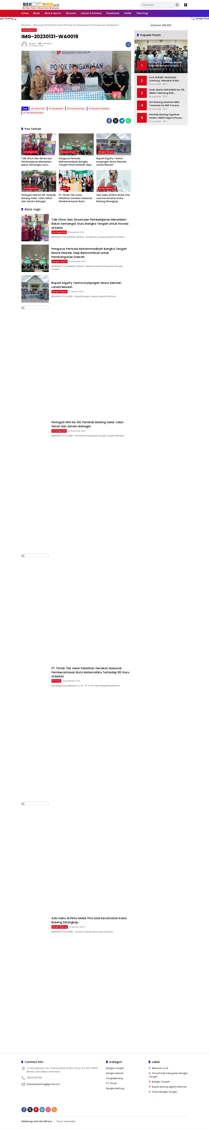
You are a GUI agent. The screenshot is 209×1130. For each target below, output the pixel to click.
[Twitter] (115, 121)
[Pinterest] (36, 1109)
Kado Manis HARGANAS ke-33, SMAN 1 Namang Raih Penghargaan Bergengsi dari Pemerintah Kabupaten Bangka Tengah (167, 91)
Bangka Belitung (106, 188)
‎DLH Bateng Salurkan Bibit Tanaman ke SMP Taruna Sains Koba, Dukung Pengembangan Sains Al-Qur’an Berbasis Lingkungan (165, 104)
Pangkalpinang (114, 1078)
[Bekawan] (41, 4)
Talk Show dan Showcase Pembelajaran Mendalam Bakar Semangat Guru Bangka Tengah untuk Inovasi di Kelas (36, 162)
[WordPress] (42, 1109)
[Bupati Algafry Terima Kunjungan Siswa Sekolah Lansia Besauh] (113, 144)
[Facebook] (109, 121)
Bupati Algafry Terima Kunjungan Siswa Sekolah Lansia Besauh (111, 161)
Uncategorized (29, 30)
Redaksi (32, 44)
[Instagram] (48, 1109)
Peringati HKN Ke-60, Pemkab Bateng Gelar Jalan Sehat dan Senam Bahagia (38, 198)
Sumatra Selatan (100, 108)
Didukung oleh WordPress (36, 1121)
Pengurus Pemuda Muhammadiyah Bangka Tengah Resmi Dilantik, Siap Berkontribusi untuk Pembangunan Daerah (75, 162)
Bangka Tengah (68, 152)
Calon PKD (39, 108)
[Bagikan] (128, 44)
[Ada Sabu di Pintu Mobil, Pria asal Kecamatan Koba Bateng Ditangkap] (113, 181)
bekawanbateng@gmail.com (43, 1084)
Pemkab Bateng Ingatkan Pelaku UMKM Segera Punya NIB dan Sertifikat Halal (165, 116)
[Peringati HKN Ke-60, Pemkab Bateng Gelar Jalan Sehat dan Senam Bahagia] (38, 181)
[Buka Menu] (186, 5)
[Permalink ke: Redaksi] (25, 44)
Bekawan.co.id (160, 1068)
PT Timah (65, 188)
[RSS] (54, 1109)
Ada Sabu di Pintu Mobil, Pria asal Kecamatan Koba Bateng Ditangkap (113, 198)
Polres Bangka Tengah (164, 1091)
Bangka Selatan (115, 1073)
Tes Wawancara (34, 112)
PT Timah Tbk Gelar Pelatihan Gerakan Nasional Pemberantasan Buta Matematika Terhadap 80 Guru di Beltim (75, 198)
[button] (177, 5)
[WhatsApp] (128, 121)
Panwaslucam (77, 108)
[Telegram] (122, 121)
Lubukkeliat (57, 108)
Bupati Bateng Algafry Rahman (169, 1086)
